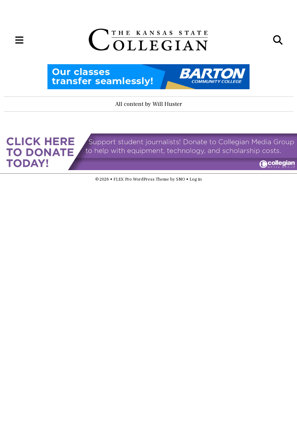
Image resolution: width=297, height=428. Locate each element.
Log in (195, 179)
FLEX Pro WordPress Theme (141, 179)
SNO (180, 179)
